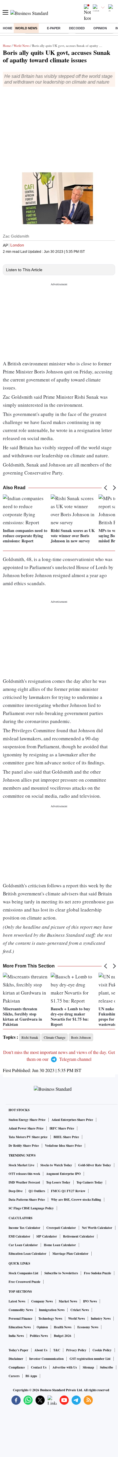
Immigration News (51, 1310)
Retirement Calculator (78, 1236)
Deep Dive (16, 1191)
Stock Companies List (23, 1273)
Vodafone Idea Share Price (63, 1146)
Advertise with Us (64, 1367)
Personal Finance (20, 1319)
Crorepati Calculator (61, 1228)
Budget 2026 (62, 1336)
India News (16, 1336)
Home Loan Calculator (60, 1245)
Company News (42, 1301)
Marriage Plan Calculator (70, 1254)
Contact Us (38, 1367)
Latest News (17, 1301)
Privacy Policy (76, 1350)
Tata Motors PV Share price (28, 1137)
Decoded (77, 28)
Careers (14, 1376)
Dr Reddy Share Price (24, 1146)
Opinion (100, 28)
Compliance (17, 1367)
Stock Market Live (21, 1165)
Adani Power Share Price (26, 1128)
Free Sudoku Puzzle (97, 1273)
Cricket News (79, 1310)
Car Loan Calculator (23, 1245)
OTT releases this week (24, 1174)
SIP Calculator (46, 1236)
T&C (56, 1350)
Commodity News (21, 1310)
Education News (20, 1327)
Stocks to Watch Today (56, 1165)
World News (26, 28)
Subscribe (106, 1367)
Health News (62, 1327)
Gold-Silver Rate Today (94, 1165)
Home (7, 28)
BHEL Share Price (66, 1137)
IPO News (90, 1301)
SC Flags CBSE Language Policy (31, 1208)
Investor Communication (46, 1359)
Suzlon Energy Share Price (27, 1120)
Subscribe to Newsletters (61, 1273)
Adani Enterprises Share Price (72, 1120)
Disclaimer (16, 1359)
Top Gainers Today (89, 1182)
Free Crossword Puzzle (24, 1282)
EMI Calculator (19, 1236)
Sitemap (88, 1367)
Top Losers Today (58, 1182)
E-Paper (53, 28)
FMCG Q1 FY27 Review (68, 1191)
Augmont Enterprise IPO (63, 1174)
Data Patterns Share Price (27, 1200)
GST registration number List (90, 1359)
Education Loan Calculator (27, 1254)
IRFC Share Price (62, 1128)
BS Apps (31, 1376)
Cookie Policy (102, 1350)
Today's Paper (18, 1350)
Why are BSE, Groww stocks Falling (76, 1200)
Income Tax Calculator (24, 1228)
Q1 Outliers (37, 1191)
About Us (40, 1350)
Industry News (101, 1319)
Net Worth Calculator (97, 1228)
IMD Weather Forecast (24, 1182)
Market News (68, 1301)
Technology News (50, 1319)
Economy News (87, 1327)
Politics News (39, 1336)
